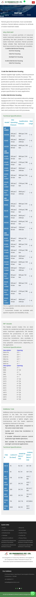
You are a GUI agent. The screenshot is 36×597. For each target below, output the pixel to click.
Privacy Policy (23, 538)
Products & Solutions (8, 530)
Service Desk (22, 530)
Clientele (4, 535)
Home (3, 527)
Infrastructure (6, 533)
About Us (21, 527)
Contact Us (22, 535)
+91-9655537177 (9, 579)
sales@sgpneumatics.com (12, 582)
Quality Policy (23, 533)
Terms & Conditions (7, 538)
